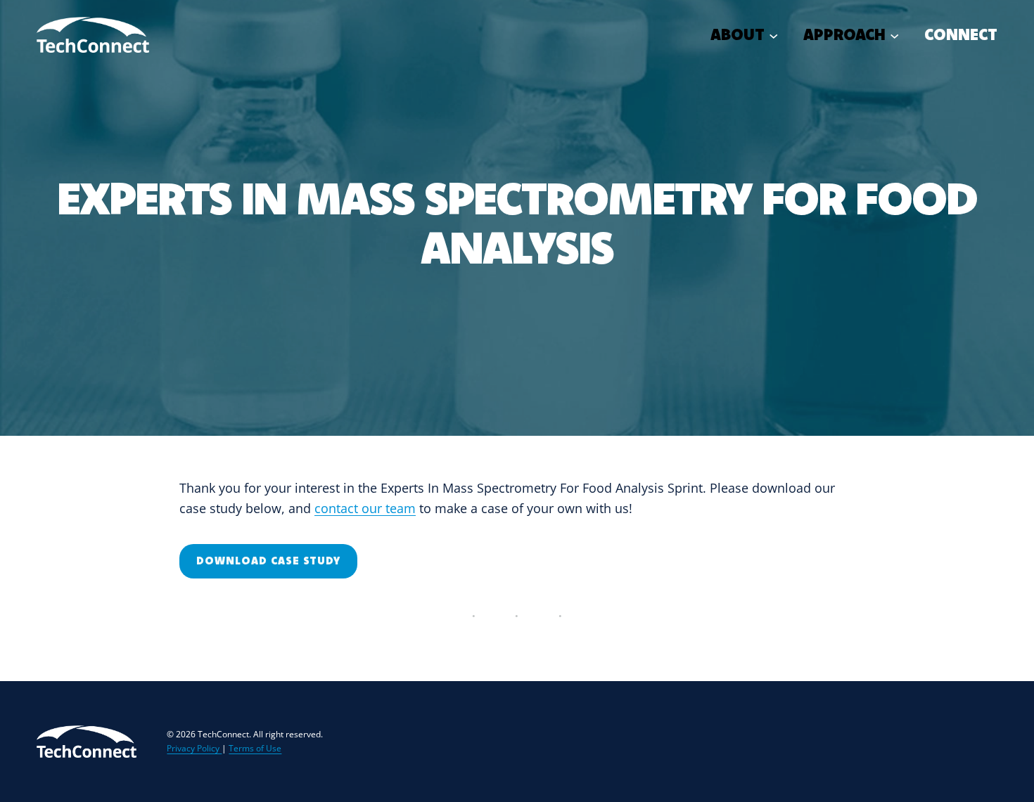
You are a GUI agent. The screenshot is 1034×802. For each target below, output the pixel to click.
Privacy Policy (194, 748)
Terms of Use (255, 748)
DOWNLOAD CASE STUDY (268, 560)
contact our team (365, 508)
